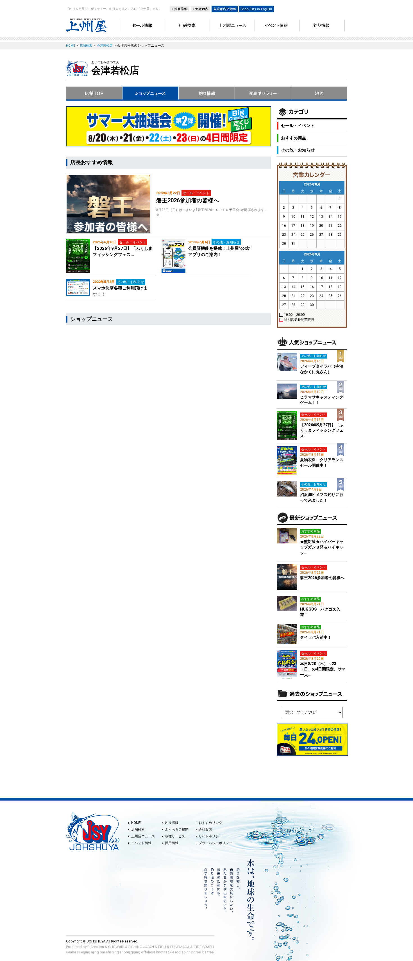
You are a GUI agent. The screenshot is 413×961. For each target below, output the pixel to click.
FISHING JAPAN (141, 947)
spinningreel (191, 952)
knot (160, 952)
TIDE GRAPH (204, 947)
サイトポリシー (210, 836)
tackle (169, 952)
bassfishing (109, 952)
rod (178, 952)
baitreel (208, 952)
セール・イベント (298, 125)
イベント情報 (141, 843)
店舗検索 (138, 829)
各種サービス (175, 836)
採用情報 (171, 843)
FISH (162, 947)
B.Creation (95, 947)
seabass (73, 952)
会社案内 (205, 829)
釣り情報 (171, 823)
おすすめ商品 (293, 137)
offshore (148, 952)
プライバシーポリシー (215, 843)
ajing (95, 952)
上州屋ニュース (143, 836)
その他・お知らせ (298, 150)
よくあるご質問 (177, 829)
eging (85, 952)
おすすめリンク (210, 823)
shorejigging (130, 952)
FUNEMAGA (179, 947)
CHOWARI (116, 947)
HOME (136, 823)
